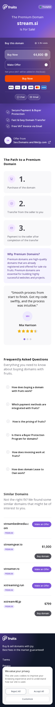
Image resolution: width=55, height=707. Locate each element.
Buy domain (43, 556)
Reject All (16, 691)
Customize (27, 699)
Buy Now (27, 78)
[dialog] (27, 686)
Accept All (39, 691)
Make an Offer (42, 524)
